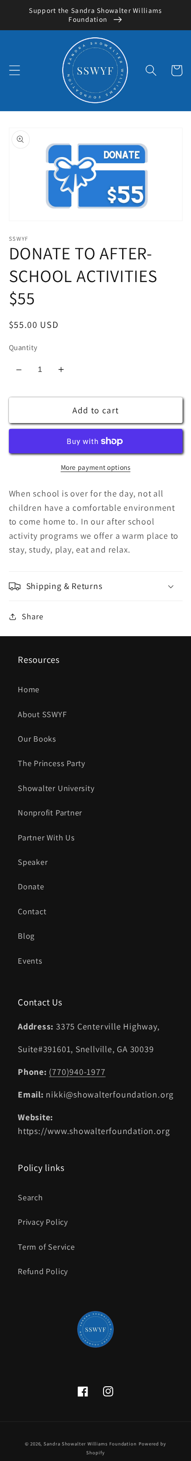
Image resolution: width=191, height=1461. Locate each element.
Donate (31, 886)
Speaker (33, 861)
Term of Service (46, 1246)
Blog (26, 935)
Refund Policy (43, 1271)
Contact (32, 911)
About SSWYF (42, 714)
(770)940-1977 (77, 1072)
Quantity (23, 347)
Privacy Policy (43, 1221)
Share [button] (32, 616)
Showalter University (56, 788)
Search (30, 1197)
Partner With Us (46, 837)
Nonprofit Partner (50, 812)
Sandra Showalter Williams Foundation (90, 1444)
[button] (14, 70)
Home (29, 689)
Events (30, 960)
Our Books (37, 738)
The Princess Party (51, 763)
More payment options (96, 467)
